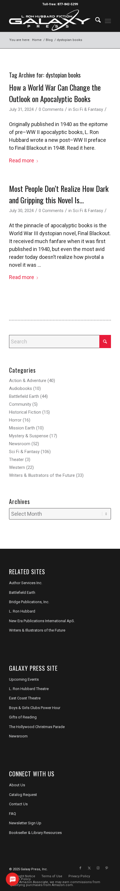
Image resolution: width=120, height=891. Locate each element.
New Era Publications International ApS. (42, 621)
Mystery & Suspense (28, 435)
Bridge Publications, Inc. (29, 602)
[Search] (95, 20)
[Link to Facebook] (80, 868)
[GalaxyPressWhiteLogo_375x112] (50, 20)
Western (17, 467)
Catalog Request (23, 794)
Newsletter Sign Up (25, 823)
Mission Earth (22, 428)
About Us (17, 785)
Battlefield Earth (24, 396)
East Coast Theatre (24, 698)
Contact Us (18, 804)
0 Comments (51, 109)
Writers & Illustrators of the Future (42, 475)
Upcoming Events (24, 679)
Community (20, 404)
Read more (21, 160)
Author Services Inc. (25, 583)
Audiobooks (20, 388)
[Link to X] (89, 868)
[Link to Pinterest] (106, 868)
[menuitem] (95, 20)
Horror (15, 420)
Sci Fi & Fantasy (88, 109)
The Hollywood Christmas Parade (37, 727)
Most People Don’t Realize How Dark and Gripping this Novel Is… (59, 194)
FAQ (12, 813)
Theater (16, 459)
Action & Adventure (27, 380)
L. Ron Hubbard (22, 611)
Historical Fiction (25, 412)
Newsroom (19, 443)
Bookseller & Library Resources (35, 832)
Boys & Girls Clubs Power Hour (34, 708)
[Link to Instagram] (97, 868)
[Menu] (108, 20)
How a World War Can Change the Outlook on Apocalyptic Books (55, 93)
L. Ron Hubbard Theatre (29, 689)
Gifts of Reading (23, 717)
